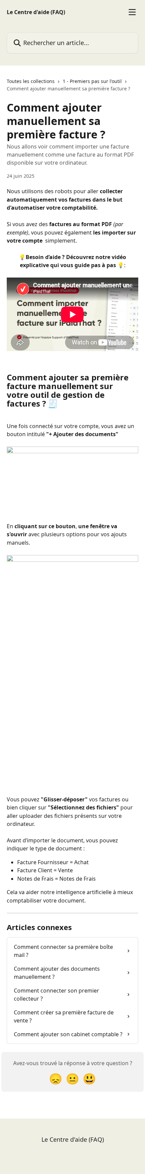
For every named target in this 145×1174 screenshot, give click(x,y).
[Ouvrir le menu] (132, 12)
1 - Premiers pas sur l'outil (92, 81)
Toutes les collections (31, 81)
